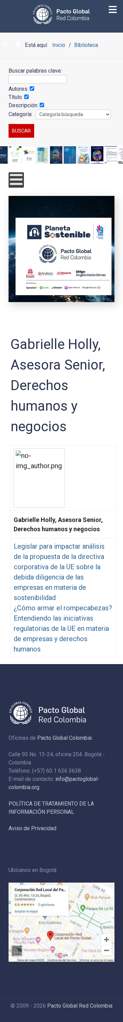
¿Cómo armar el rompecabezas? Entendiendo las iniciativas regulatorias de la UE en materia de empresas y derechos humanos (63, 628)
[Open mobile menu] (16, 180)
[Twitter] (5, 45)
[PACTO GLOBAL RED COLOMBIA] (61, 14)
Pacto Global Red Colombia (79, 1005)
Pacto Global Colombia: (65, 738)
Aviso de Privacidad (32, 828)
